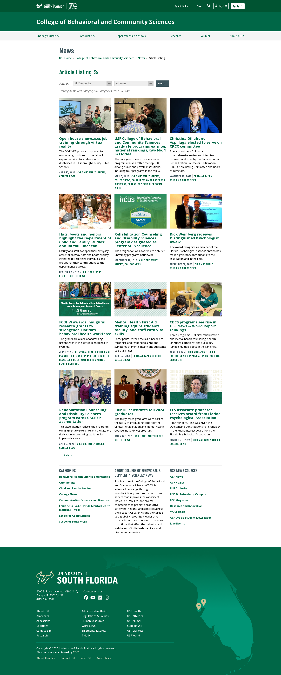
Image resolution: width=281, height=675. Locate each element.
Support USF (135, 626)
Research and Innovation (186, 506)
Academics (42, 616)
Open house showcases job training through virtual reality (83, 142)
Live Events (177, 523)
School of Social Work (73, 521)
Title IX (86, 635)
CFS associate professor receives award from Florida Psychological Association (195, 413)
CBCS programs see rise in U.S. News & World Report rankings (193, 326)
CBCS (76, 652)
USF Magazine (179, 500)
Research (175, 36)
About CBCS (237, 36)
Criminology (135, 184)
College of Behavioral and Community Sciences (105, 22)
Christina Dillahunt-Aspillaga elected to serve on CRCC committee (196, 142)
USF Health (177, 482)
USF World (133, 635)
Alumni (205, 36)
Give (199, 6)
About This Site (45, 658)
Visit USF (86, 658)
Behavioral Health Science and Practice (84, 476)
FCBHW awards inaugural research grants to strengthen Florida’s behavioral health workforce (85, 328)
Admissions (43, 621)
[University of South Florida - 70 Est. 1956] (56, 6)
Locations (42, 626)
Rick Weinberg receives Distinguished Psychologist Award (194, 238)
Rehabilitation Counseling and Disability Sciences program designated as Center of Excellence (138, 240)
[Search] (209, 6)
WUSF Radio (177, 512)
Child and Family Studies (91, 172)
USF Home (65, 58)
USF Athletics (178, 488)
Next (69, 455)
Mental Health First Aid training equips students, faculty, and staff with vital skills (139, 328)
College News (67, 176)
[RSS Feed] (96, 72)
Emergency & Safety (94, 630)
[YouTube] (93, 597)
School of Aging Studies (74, 516)
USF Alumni (134, 621)
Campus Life (44, 630)
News (141, 58)
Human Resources (93, 621)
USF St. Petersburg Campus (188, 494)
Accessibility (104, 658)
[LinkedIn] (100, 597)
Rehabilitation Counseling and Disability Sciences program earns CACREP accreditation (83, 415)
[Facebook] (86, 597)
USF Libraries (135, 630)
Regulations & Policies (95, 616)
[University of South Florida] (77, 577)
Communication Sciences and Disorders (84, 500)
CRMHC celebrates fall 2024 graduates (139, 411)
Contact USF (67, 658)
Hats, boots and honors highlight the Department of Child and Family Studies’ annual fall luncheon (85, 240)
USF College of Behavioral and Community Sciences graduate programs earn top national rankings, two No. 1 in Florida (140, 146)
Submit (162, 83)
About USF (42, 611)
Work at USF (89, 626)
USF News (176, 476)
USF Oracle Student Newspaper (190, 517)
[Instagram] (107, 597)
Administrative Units (94, 611)
